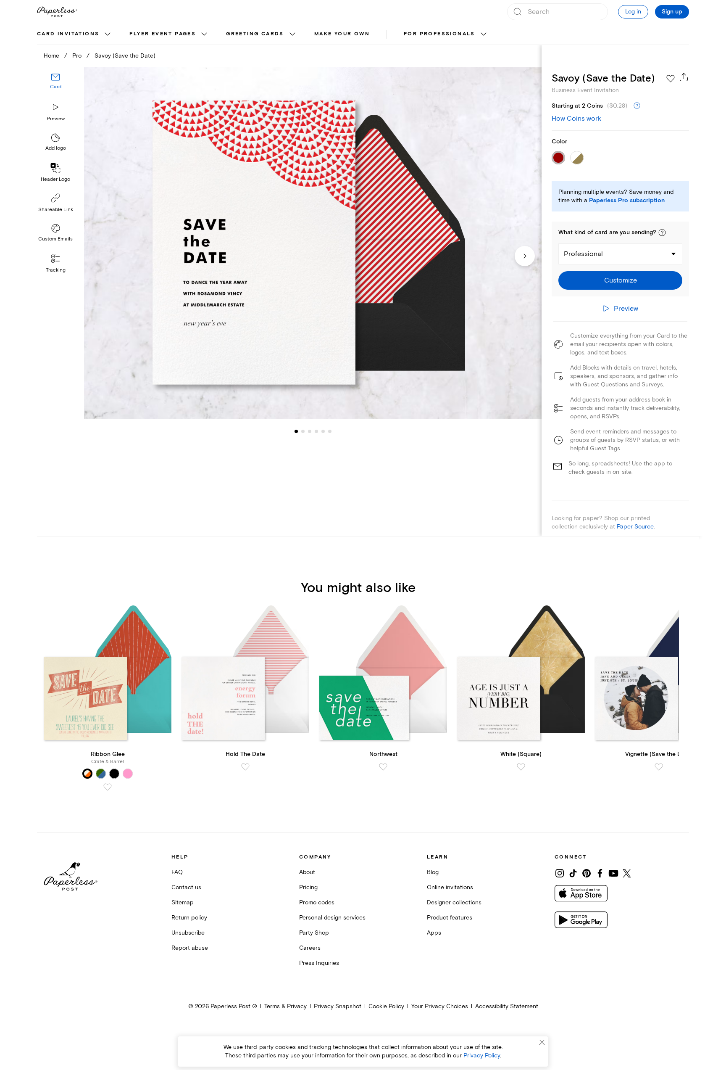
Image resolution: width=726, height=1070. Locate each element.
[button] (662, 232)
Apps (434, 932)
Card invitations (68, 34)
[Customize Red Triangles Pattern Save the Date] (313, 242)
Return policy (189, 917)
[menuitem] (75, 34)
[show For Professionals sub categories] (484, 34)
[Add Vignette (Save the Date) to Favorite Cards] (659, 767)
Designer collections (454, 902)
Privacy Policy (481, 1055)
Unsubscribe (188, 932)
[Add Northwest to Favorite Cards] (383, 767)
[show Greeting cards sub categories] (292, 34)
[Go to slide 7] (329, 431)
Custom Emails (55, 239)
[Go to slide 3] (303, 431)
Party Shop (314, 932)
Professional (583, 254)
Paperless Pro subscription (627, 200)
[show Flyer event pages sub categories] (204, 34)
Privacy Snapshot (337, 1006)
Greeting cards (255, 34)
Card (55, 87)
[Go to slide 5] (316, 431)
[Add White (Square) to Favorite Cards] (521, 767)
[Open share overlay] (684, 77)
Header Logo (55, 179)
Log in (633, 11)
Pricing (308, 887)
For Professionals (439, 34)
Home (51, 55)
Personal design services (332, 917)
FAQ (177, 872)
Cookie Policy (386, 1006)
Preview (56, 119)
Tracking (56, 270)
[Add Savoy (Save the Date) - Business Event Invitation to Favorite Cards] (671, 79)
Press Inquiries (319, 963)
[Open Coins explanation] (637, 106)
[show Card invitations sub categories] (108, 34)
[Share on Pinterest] (586, 873)
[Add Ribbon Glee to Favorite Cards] (108, 787)
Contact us (186, 887)
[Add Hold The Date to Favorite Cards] (245, 767)
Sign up (672, 12)
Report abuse (189, 947)
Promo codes (316, 902)
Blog (433, 872)
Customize (620, 280)
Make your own (342, 34)
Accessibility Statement (506, 1006)
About (307, 872)
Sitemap (182, 902)
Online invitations (450, 887)
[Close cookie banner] (542, 1042)
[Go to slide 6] (323, 431)
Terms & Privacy (285, 1006)
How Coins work (576, 118)
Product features (449, 917)
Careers (310, 947)
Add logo (55, 148)
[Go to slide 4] (309, 431)
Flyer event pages (162, 34)
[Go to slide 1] (296, 431)
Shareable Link (55, 209)
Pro (77, 55)
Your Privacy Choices (439, 1006)
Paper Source (635, 526)
